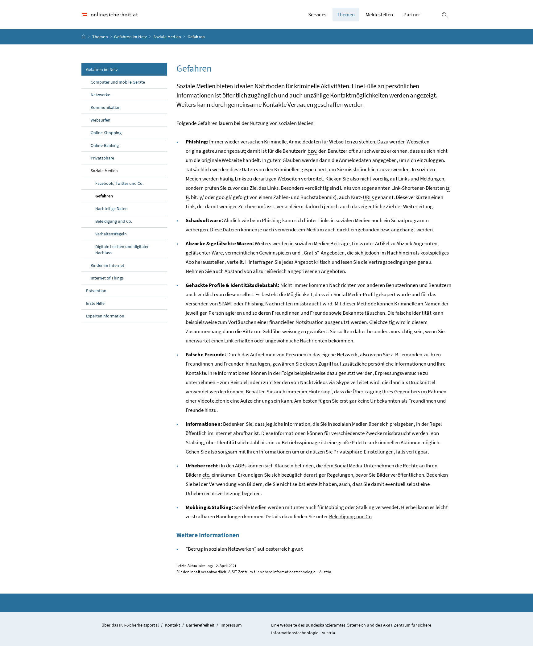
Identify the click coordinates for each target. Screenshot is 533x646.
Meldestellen (379, 14)
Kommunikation (106, 107)
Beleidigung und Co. (113, 221)
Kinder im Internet (107, 265)
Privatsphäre (102, 158)
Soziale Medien (167, 36)
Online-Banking (105, 145)
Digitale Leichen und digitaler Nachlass (122, 249)
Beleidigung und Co (350, 516)
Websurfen (100, 120)
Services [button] (317, 14)
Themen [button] (346, 14)
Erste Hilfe (95, 303)
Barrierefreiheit (200, 625)
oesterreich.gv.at (284, 548)
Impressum (231, 625)
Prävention (96, 290)
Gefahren (118, 196)
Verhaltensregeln (111, 234)
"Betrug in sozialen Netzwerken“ (221, 548)
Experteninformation (105, 316)
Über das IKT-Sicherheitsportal (130, 625)
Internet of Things (107, 278)
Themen (100, 36)
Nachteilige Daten (111, 208)
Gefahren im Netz (131, 36)
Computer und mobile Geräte (118, 82)
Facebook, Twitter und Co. (119, 183)
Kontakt (172, 625)
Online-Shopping (106, 132)
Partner (411, 14)
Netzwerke (100, 94)
